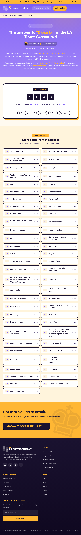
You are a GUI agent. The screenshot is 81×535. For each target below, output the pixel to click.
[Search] (41, 8)
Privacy (54, 530)
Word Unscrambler (49, 464)
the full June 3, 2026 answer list (51, 63)
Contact (46, 486)
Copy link (65, 113)
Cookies (67, 530)
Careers (45, 494)
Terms (61, 530)
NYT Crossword (9, 478)
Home (5, 15)
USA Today (7, 486)
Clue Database (48, 467)
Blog (44, 482)
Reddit (44, 113)
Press (45, 490)
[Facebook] (10, 465)
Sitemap (75, 530)
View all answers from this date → (26, 426)
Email (54, 113)
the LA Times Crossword (49, 54)
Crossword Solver (39, 66)
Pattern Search (48, 460)
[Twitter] (5, 465)
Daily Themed (8, 490)
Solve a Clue (60, 8)
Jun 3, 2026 (34, 104)
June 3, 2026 (36, 48)
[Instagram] (16, 465)
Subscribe (21, 518)
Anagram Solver (48, 456)
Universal (6, 494)
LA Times (28, 2)
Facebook (32, 113)
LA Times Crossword (16, 15)
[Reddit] (21, 465)
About (45, 478)
